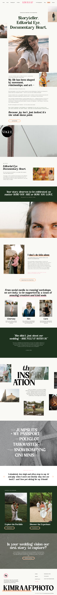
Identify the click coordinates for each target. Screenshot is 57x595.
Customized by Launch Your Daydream (49, 593)
